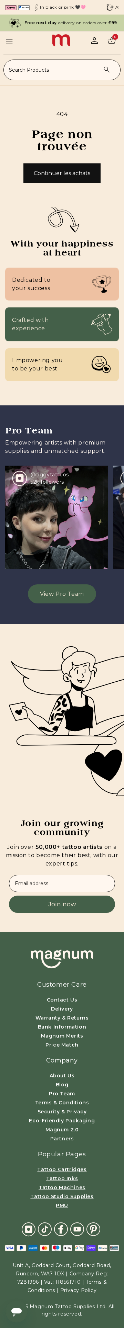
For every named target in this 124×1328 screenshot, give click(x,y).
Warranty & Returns (62, 1018)
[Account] (94, 40)
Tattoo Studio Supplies (61, 1196)
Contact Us (62, 1000)
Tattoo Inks (62, 1178)
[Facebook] (61, 1229)
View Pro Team (62, 594)
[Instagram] (28, 1229)
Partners (62, 1139)
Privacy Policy (78, 1290)
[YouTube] (77, 1229)
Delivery (62, 1009)
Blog (62, 1085)
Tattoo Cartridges (61, 1169)
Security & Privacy (62, 1112)
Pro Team (62, 1094)
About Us (62, 1076)
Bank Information (62, 1027)
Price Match (62, 1045)
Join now (62, 904)
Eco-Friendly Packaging (62, 1121)
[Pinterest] (93, 1229)
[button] (9, 41)
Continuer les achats (62, 173)
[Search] (106, 69)
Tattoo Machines (62, 1187)
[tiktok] (45, 1229)
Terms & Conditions (62, 1103)
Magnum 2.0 (62, 1130)
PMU (62, 1205)
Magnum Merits (62, 1036)
